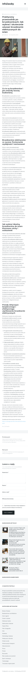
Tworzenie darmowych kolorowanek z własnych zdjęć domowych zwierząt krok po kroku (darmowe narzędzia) (17, 552)
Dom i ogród (5, 616)
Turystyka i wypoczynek (8, 663)
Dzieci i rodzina (6, 618)
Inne (3, 631)
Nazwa (4, 485)
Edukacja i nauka (6, 621)
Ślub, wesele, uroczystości (9, 656)
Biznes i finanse (6, 611)
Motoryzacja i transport (8, 643)
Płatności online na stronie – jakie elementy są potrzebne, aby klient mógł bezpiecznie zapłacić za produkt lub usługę (17, 561)
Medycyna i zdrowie (7, 638)
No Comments (5, 426)
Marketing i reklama (7, 636)
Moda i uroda (5, 641)
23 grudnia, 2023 (14, 34)
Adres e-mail (5, 492)
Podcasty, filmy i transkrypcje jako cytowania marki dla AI (16, 569)
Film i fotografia (6, 628)
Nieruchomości (6, 646)
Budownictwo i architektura (10, 14)
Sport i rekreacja (6, 658)
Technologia (5, 661)
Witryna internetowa (7, 498)
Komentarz (5, 472)
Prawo (4, 651)
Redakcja (5, 34)
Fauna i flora (5, 626)
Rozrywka (4, 653)
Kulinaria (4, 633)
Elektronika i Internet (7, 623)
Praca (3, 648)
